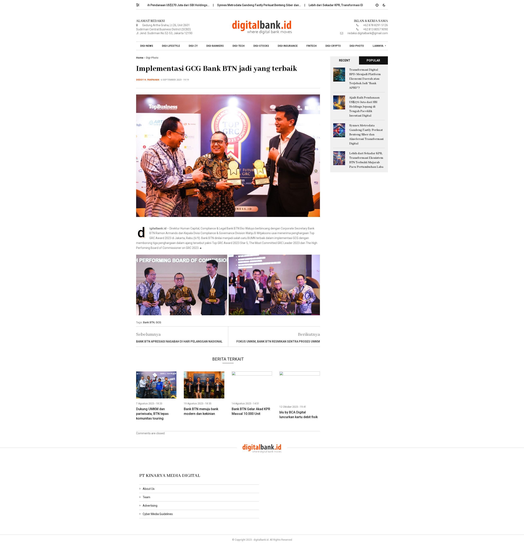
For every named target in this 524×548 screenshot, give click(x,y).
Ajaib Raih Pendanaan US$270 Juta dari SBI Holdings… (153, 5)
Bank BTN (149, 322)
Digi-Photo (357, 45)
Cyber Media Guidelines (158, 514)
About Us (149, 488)
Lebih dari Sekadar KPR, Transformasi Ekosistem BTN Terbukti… (331, 5)
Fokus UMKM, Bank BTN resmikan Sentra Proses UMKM (278, 341)
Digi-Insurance (288, 45)
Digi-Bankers (215, 45)
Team (146, 497)
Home (139, 57)
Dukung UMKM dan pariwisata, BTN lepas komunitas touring (152, 413)
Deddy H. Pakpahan (147, 79)
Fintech (311, 45)
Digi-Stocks (261, 45)
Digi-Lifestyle (171, 45)
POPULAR (373, 60)
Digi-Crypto (333, 45)
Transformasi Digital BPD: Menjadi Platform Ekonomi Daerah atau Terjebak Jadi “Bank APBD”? (365, 79)
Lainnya (378, 45)
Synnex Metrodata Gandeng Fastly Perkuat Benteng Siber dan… (239, 5)
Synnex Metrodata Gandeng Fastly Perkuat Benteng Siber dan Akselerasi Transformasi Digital (366, 134)
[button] (139, 3)
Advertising (150, 505)
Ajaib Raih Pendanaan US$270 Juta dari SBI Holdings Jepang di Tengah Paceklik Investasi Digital (364, 107)
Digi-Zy (193, 45)
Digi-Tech (239, 45)
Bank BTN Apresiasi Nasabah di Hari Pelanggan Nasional (179, 341)
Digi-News (146, 45)
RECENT (344, 60)
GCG (158, 322)
